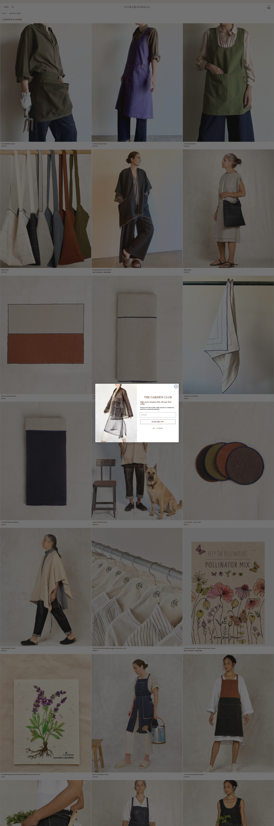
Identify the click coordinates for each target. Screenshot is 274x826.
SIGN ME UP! (158, 422)
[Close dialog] (176, 386)
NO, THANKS (158, 428)
